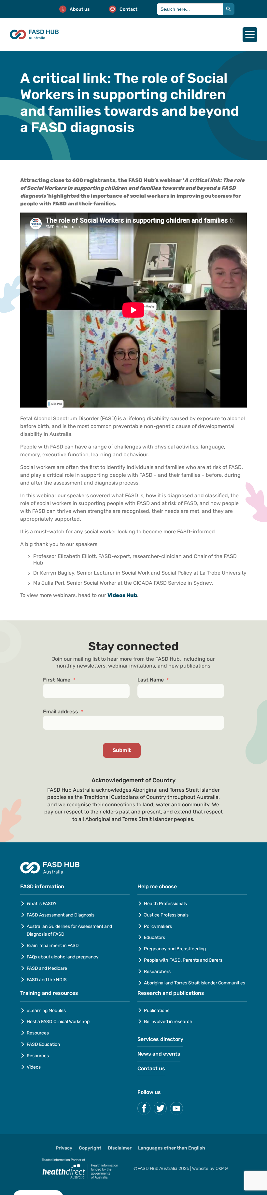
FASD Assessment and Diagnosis (60, 915)
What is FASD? (41, 903)
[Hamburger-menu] (250, 34)
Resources (38, 1033)
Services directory (160, 1039)
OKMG (222, 1168)
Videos (34, 1067)
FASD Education (43, 1044)
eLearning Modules (46, 1010)
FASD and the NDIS (47, 979)
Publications (156, 1010)
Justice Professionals (167, 915)
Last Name (153, 680)
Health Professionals (165, 903)
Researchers (157, 971)
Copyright (90, 1148)
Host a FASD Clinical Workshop (58, 1021)
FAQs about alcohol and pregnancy (63, 957)
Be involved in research (168, 1021)
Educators (154, 937)
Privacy (64, 1148)
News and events (158, 1054)
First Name (59, 680)
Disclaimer (120, 1148)
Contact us (151, 1068)
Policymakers (158, 926)
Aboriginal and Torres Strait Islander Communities (194, 983)
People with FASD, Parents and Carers (183, 960)
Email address (63, 712)
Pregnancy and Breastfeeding (175, 949)
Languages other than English (171, 1148)
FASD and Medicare (47, 968)
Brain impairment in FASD (53, 945)
